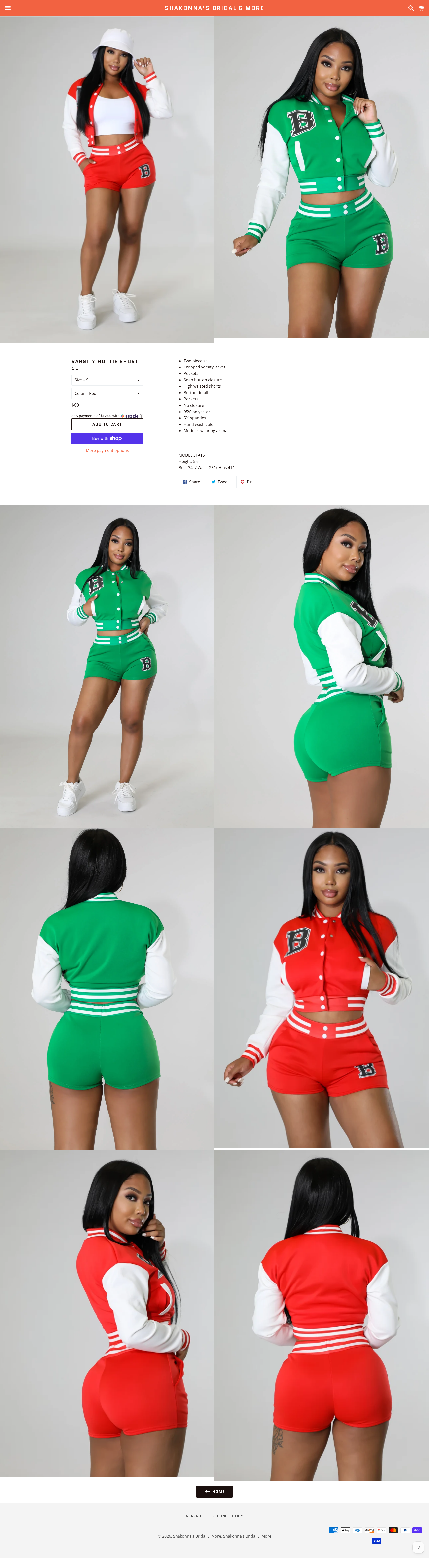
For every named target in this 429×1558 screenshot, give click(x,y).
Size (78, 380)
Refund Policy (227, 1515)
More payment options (107, 450)
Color (80, 393)
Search (193, 1515)
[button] (107, 415)
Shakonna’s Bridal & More (214, 8)
